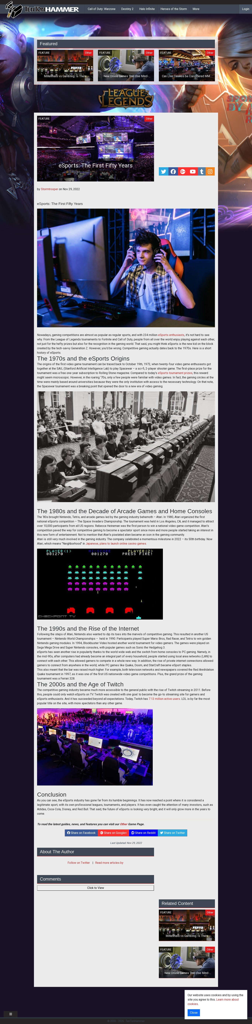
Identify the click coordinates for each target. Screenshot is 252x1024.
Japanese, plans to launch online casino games (116, 543)
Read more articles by (109, 863)
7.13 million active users (164, 699)
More (196, 9)
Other (123, 824)
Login (245, 9)
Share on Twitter (174, 833)
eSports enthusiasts (171, 335)
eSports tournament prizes (175, 373)
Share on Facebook (83, 833)
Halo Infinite (147, 9)
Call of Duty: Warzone (101, 9)
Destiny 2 (127, 9)
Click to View (95, 888)
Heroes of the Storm (173, 9)
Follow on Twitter (79, 863)
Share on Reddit (145, 833)
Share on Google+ (115, 833)
